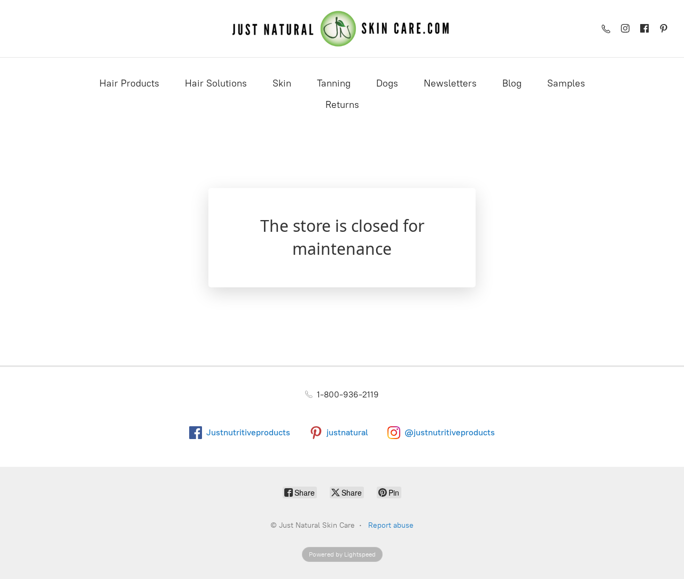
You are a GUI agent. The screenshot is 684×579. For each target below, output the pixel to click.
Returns (342, 105)
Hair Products (129, 83)
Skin (282, 83)
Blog (512, 83)
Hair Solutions (216, 83)
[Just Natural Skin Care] (342, 28)
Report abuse (391, 525)
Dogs (387, 83)
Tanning (334, 83)
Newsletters (450, 83)
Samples (566, 83)
